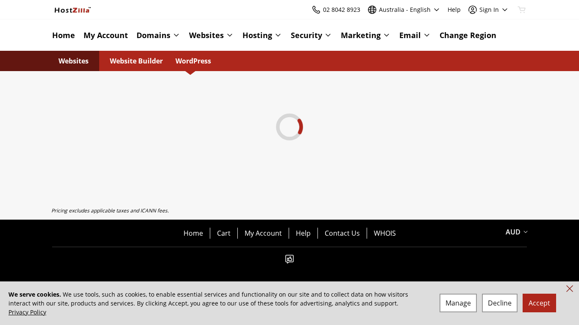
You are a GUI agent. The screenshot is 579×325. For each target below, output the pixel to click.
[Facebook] (289, 261)
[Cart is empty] (521, 9)
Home (193, 233)
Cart (224, 233)
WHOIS (385, 233)
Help (303, 233)
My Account (263, 233)
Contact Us (342, 233)
